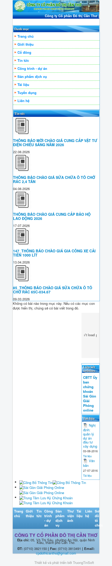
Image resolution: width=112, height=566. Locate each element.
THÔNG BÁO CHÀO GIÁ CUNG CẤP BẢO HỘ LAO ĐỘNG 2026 (52, 216)
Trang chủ (25, 36)
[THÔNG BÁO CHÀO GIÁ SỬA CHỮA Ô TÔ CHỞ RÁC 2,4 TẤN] (22, 162)
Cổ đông (24, 52)
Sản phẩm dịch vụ (32, 76)
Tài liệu (23, 84)
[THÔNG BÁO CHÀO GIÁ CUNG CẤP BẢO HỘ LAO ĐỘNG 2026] (22, 199)
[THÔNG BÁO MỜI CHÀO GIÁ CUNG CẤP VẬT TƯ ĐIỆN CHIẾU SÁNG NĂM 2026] (22, 125)
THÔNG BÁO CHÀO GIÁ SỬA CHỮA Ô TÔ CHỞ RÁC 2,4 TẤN (54, 179)
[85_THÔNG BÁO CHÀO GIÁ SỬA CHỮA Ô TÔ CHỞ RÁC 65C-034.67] (22, 272)
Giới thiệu (25, 44)
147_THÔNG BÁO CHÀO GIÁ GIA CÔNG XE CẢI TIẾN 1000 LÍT (54, 253)
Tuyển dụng (26, 92)
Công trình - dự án (32, 68)
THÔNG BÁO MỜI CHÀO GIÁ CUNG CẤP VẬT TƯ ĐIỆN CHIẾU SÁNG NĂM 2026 (55, 142)
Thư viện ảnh (70, 516)
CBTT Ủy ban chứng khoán (90, 384)
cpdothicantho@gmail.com (56, 553)
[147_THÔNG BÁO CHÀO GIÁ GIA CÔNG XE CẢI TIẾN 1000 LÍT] (22, 236)
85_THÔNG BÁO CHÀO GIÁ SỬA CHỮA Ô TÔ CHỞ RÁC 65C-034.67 (52, 289)
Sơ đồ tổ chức (99, 518)
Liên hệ (23, 100)
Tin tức (23, 60)
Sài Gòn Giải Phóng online (89, 403)
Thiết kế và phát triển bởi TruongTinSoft (64, 562)
